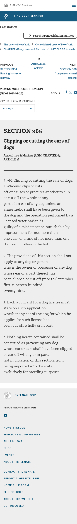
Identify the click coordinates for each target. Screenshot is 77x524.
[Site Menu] (73, 5)
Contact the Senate (19, 472)
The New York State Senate (21, 5)
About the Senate (17, 462)
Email (75, 92)
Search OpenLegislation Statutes (53, 36)
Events (9, 455)
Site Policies (13, 492)
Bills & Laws (13, 441)
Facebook (66, 92)
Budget (9, 448)
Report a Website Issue (22, 478)
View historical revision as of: (18, 101)
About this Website (19, 499)
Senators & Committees (22, 434)
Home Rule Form (16, 485)
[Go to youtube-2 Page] (6, 415)
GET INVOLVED (14, 506)
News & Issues (14, 428)
